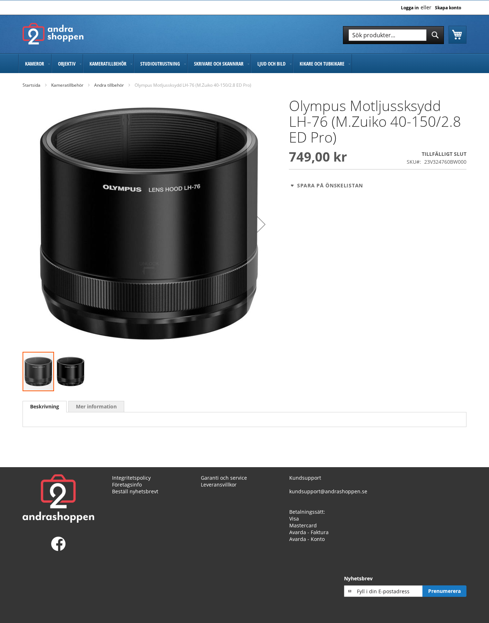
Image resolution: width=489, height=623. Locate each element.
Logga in (410, 8)
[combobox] (393, 35)
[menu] (244, 63)
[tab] (45, 406)
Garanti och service (224, 477)
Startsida (31, 85)
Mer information (96, 406)
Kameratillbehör (67, 85)
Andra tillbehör (109, 85)
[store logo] (53, 33)
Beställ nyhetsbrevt (135, 491)
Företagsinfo (127, 484)
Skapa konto (448, 8)
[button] (261, 224)
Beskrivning (44, 406)
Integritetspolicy (131, 477)
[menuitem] (35, 63)
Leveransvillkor (219, 484)
